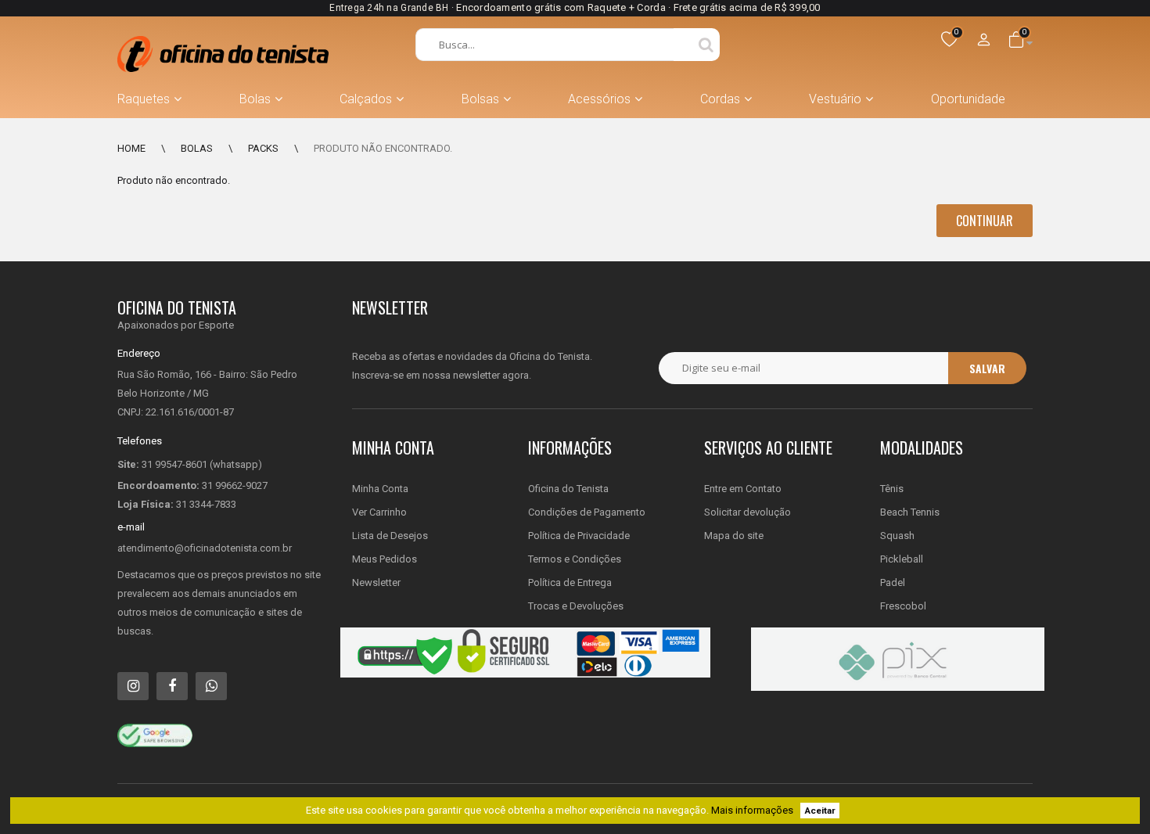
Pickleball (901, 559)
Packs (263, 148)
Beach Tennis (910, 512)
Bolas (197, 148)
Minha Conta (380, 488)
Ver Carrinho (379, 512)
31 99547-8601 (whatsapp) (202, 464)
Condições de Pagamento (586, 512)
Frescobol (903, 606)
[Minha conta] (984, 40)
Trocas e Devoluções (576, 606)
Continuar (984, 220)
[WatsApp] (211, 686)
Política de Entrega (570, 582)
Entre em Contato (743, 488)
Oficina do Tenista (568, 488)
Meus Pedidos (384, 559)
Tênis (892, 488)
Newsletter (376, 582)
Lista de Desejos (390, 535)
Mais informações (752, 810)
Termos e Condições (574, 559)
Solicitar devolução (747, 512)
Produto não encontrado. (383, 148)
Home (131, 148)
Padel (892, 582)
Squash (897, 535)
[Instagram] (133, 686)
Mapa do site (734, 535)
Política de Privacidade (579, 535)
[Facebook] (172, 686)
